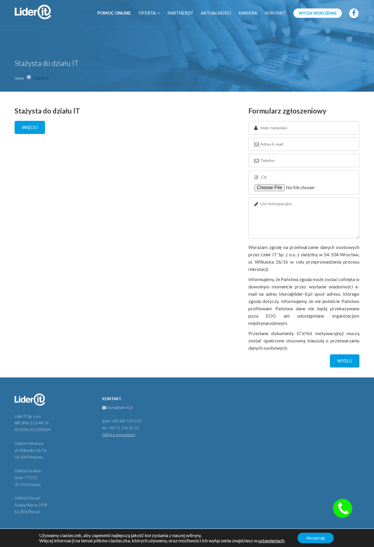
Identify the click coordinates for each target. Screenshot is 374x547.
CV (263, 177)
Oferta (147, 12)
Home (19, 78)
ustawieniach (271, 540)
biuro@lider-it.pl (119, 407)
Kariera (247, 12)
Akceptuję (315, 537)
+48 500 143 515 (126, 421)
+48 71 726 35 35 (123, 428)
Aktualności (216, 12)
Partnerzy (180, 12)
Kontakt (275, 12)
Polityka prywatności (118, 434)
